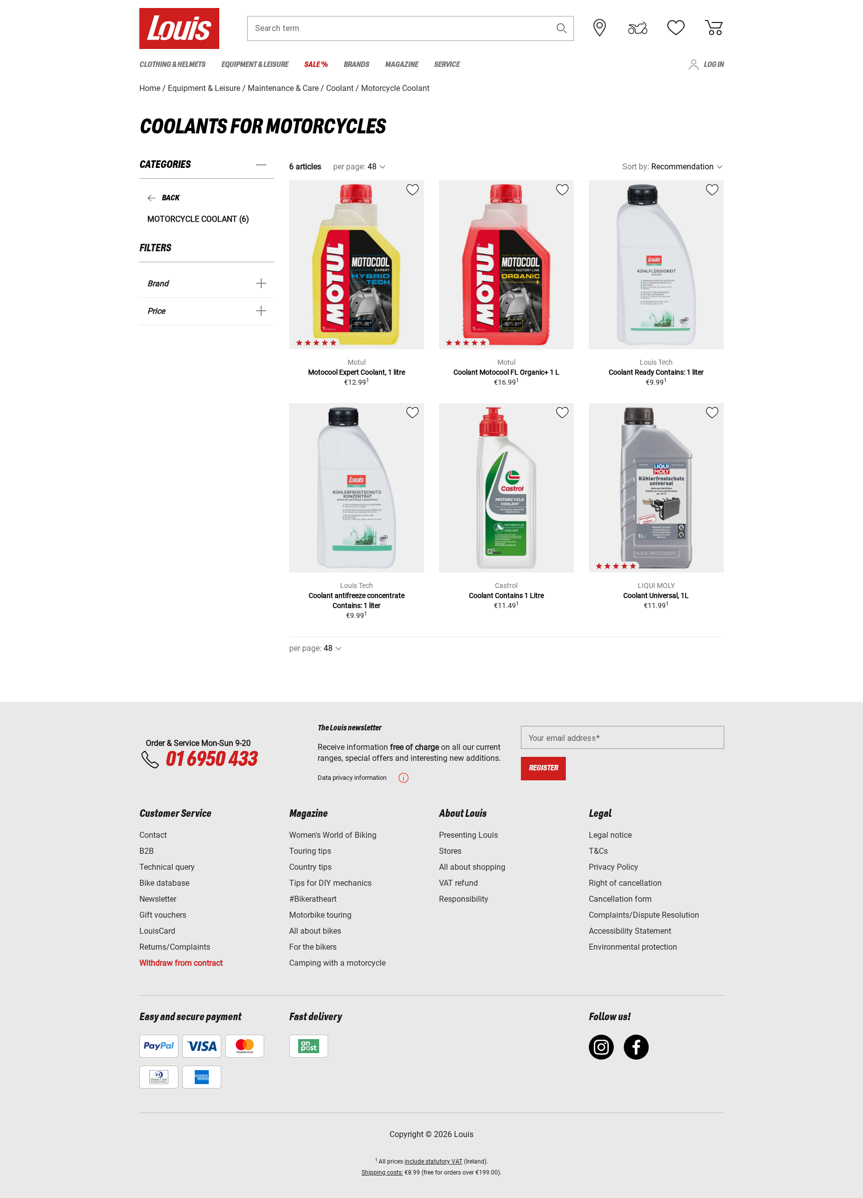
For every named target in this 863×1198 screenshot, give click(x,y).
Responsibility (463, 899)
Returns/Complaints (174, 947)
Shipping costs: (382, 1172)
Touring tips (310, 851)
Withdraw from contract (181, 963)
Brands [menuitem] (356, 64)
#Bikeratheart (313, 899)
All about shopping (472, 867)
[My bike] (638, 27)
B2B (146, 851)
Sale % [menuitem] (316, 64)
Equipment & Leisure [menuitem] (254, 64)
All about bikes (315, 931)
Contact (153, 835)
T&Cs (598, 851)
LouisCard (157, 931)
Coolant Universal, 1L (656, 595)
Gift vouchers (162, 915)
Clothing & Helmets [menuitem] (172, 64)
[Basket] (714, 27)
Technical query (167, 867)
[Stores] (600, 27)
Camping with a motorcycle (337, 963)
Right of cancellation (625, 883)
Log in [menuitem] (714, 64)
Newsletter (157, 899)
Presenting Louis (468, 835)
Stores (450, 851)
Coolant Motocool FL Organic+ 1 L (506, 372)
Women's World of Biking (333, 835)
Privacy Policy (613, 867)
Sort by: (635, 166)
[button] (562, 28)
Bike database (164, 883)
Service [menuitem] (446, 64)
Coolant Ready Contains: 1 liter (656, 372)
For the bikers (313, 947)
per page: (349, 166)
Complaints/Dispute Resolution (644, 915)
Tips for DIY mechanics (330, 883)
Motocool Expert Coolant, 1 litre (356, 372)
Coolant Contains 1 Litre (506, 595)
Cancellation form (620, 899)
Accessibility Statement (630, 931)
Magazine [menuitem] (401, 64)
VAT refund (458, 883)
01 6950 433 (211, 760)
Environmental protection (633, 947)
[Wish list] (676, 27)
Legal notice (610, 835)
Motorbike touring (320, 915)
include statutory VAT (433, 1161)
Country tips (310, 867)
